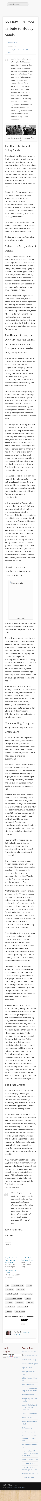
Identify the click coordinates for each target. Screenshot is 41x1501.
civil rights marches (27, 1294)
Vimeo (24, 9)
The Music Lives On (27, 1417)
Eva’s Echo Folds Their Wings (29, 1360)
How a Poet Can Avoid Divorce (29, 1413)
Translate (15, 1357)
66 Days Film (10, 1290)
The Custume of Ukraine (28, 1395)
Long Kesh (30, 1302)
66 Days (30, 1285)
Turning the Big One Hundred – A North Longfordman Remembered (30, 1407)
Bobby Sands (20, 1290)
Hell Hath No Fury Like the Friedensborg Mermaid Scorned (30, 1468)
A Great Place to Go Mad (28, 1478)
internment (9, 1302)
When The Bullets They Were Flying (27, 1259)
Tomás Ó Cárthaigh (12, 42)
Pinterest (20, 9)
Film (22, 50)
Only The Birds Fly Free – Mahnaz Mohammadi (11, 1260)
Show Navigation (33, 20)
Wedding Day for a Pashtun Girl (30, 1459)
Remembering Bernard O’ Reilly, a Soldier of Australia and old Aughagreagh (30, 1453)
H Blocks (28, 1298)
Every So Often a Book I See (29, 1432)
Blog (9, 50)
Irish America (20, 1302)
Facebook (11, 9)
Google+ (29, 9)
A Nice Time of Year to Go (28, 1463)
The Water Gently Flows (28, 1384)
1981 (8, 1285)
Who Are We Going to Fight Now (30, 1364)
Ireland (25, 50)
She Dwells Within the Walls (29, 1352)
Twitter (15, 9)
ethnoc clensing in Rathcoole (14, 1298)
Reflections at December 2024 (30, 1356)
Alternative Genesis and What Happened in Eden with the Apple (29, 1438)
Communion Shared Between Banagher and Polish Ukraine (29, 1389)
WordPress (22, 1488)
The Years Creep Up (27, 1428)
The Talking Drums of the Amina (30, 1474)
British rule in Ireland (12, 1294)
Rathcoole (9, 1311)
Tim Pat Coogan (20, 1311)
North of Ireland (11, 1307)
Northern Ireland (23, 1307)
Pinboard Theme (13, 1488)
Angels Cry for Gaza (27, 1368)
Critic (12, 50)
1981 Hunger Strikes (18, 1285)
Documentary (17, 50)
